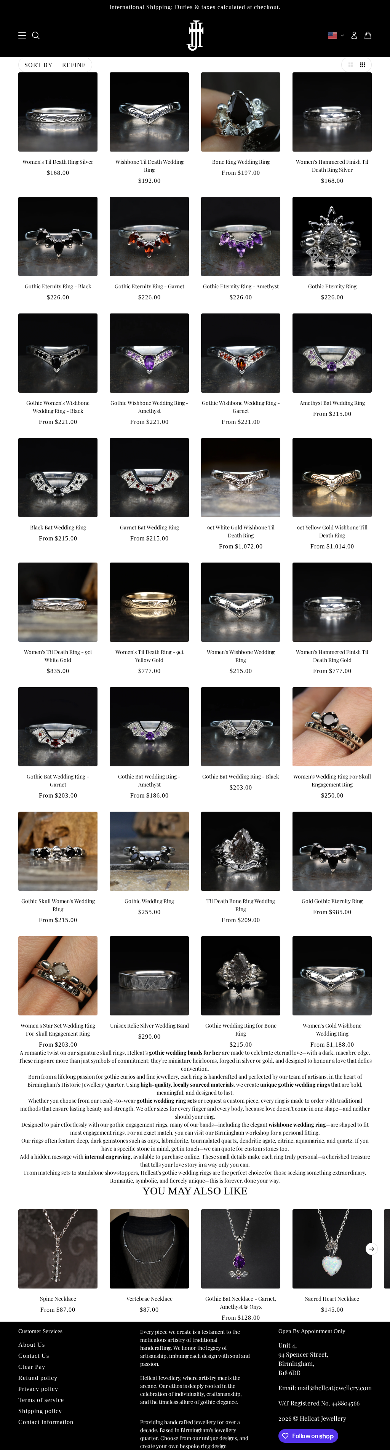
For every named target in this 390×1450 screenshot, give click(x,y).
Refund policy (38, 1378)
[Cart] (368, 35)
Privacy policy (38, 1389)
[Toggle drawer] (22, 35)
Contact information (46, 1422)
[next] (372, 1249)
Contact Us (33, 1355)
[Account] (354, 35)
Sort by (38, 65)
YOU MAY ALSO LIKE (195, 1191)
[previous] (18, 1215)
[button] (348, 64)
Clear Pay (31, 1367)
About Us (31, 1344)
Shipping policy (40, 1411)
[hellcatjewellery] (195, 35)
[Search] (36, 35)
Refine (74, 65)
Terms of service (41, 1400)
